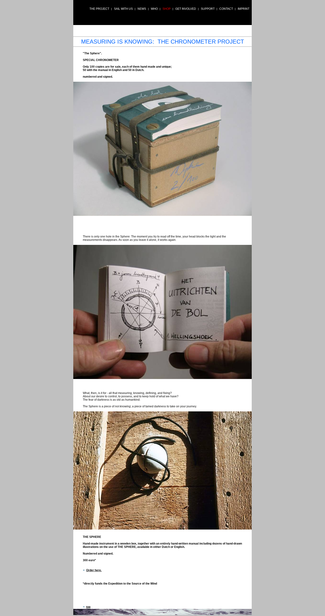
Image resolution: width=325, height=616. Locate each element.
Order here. (94, 570)
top (88, 607)
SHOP (166, 8)
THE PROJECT (99, 8)
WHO (154, 8)
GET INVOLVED (185, 8)
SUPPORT (208, 8)
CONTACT (226, 8)
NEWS (142, 8)
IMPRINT (243, 8)
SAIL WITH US (123, 8)
